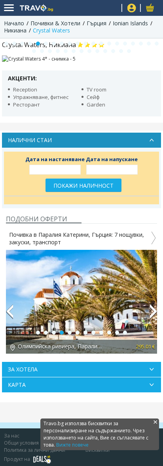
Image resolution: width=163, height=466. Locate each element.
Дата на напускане (112, 159)
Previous (9, 315)
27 (81, 51)
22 (42, 51)
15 (117, 44)
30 (105, 51)
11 (85, 44)
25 (66, 51)
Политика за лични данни (34, 450)
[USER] (131, 9)
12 (93, 44)
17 (133, 44)
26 (74, 51)
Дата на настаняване (55, 159)
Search (113, 8)
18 (141, 44)
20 (157, 44)
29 (97, 51)
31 (113, 51)
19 (149, 44)
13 (101, 44)
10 (78, 44)
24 (58, 51)
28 (89, 51)
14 (109, 44)
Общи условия (21, 442)
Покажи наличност (83, 185)
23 (50, 51)
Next (153, 315)
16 (125, 44)
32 (121, 51)
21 (34, 51)
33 (129, 51)
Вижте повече (72, 444)
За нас (11, 435)
